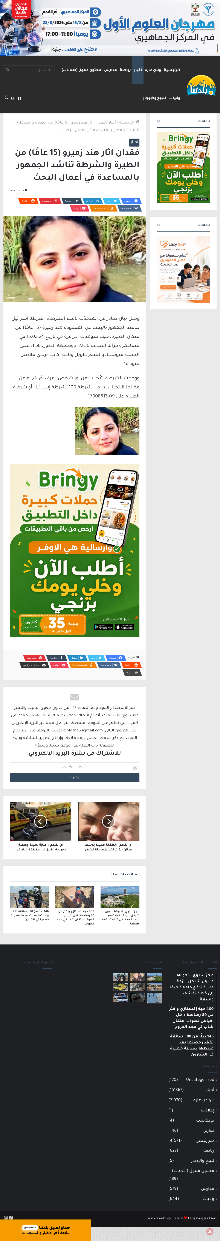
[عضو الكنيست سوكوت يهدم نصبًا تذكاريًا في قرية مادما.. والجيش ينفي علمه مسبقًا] (154, 998)
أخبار (138, 70)
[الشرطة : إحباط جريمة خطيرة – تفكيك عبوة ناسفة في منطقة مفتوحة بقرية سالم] (137, 987)
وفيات (174, 98)
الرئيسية (172, 70)
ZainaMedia (154, 1218)
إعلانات (207, 1110)
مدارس (110, 70)
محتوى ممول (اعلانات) (81, 70)
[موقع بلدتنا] (201, 85)
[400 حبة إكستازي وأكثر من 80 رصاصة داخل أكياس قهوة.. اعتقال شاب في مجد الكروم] (74, 897)
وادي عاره (153, 70)
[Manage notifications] (209, 1231)
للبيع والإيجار (154, 98)
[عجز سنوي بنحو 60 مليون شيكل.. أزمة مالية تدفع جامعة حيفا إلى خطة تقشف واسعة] (120, 897)
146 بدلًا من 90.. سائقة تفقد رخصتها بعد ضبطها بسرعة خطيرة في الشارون (30, 915)
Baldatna (178, 1218)
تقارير (209, 1131)
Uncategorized (200, 1080)
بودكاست (205, 1121)
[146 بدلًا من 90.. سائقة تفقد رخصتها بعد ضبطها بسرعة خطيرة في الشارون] (29, 897)
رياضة (125, 70)
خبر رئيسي (205, 1141)
